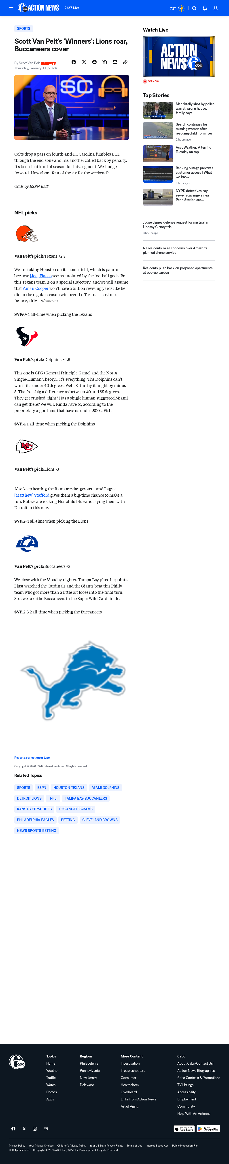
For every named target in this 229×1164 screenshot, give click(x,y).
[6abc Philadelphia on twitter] (24, 1128)
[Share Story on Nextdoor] (104, 62)
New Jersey (88, 1078)
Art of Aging (129, 1106)
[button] (11, 7)
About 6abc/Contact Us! (195, 1063)
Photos (51, 1092)
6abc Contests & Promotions (198, 1078)
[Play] (179, 56)
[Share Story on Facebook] (74, 62)
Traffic (51, 1078)
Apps (50, 1099)
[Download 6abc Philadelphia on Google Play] (208, 1128)
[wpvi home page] (17, 1062)
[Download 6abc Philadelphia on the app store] (184, 1128)
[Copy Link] (125, 62)
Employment (186, 1099)
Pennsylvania (90, 1070)
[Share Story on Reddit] (94, 62)
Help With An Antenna (193, 1113)
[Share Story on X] (84, 62)
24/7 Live (71, 7)
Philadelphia (89, 1063)
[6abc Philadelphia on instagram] (34, 1128)
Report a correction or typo (32, 758)
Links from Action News (138, 1099)
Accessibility (186, 1092)
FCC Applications (19, 1150)
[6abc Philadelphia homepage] (39, 8)
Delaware (87, 1085)
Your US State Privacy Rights (106, 1145)
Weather (52, 1070)
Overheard (129, 1092)
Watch (51, 1085)
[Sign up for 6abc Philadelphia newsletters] (45, 1128)
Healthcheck (130, 1085)
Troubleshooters (133, 1070)
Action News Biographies (196, 1070)
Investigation (130, 1063)
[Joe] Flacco (41, 275)
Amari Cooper (35, 288)
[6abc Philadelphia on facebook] (13, 1128)
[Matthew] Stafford (31, 495)
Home (50, 1063)
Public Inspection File (184, 1145)
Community (186, 1106)
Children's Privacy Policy (71, 1145)
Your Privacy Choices (41, 1145)
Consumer (128, 1078)
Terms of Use (134, 1145)
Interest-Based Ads (157, 1145)
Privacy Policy (17, 1145)
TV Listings (185, 1085)
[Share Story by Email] (115, 62)
